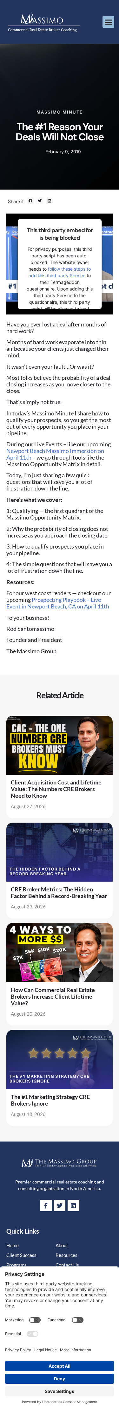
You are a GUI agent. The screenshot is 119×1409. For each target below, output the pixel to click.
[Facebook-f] (46, 1205)
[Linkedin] (73, 1205)
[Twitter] (59, 1205)
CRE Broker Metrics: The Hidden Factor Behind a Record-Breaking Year (59, 892)
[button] (108, 22)
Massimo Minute (59, 111)
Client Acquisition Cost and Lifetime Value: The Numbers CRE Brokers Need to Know (56, 789)
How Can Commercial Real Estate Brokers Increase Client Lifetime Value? (53, 996)
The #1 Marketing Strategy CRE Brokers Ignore (50, 1100)
